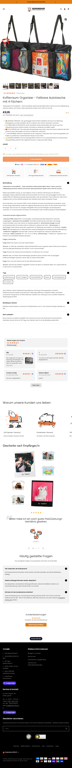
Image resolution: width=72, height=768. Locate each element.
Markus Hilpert (44, 373)
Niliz (7, 353)
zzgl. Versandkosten (26, 115)
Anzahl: (5, 144)
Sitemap (16, 746)
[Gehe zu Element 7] (43, 86)
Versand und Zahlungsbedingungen (35, 664)
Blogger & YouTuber (34, 653)
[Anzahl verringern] (5, 148)
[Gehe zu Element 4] (24, 86)
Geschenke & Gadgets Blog (37, 660)
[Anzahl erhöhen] (15, 148)
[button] (9, 365)
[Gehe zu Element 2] (12, 86)
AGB (43, 746)
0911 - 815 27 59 (13, 701)
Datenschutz (36, 746)
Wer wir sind (31, 656)
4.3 (5, 93)
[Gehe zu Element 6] (37, 86)
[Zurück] (16, 2)
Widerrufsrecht (25, 746)
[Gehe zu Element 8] (50, 86)
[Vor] (55, 2)
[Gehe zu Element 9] (56, 86)
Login (57, 746)
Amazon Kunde (11, 373)
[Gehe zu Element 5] (31, 86)
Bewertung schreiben (36, 625)
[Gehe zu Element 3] (18, 86)
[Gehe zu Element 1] (5, 86)
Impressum (50, 746)
